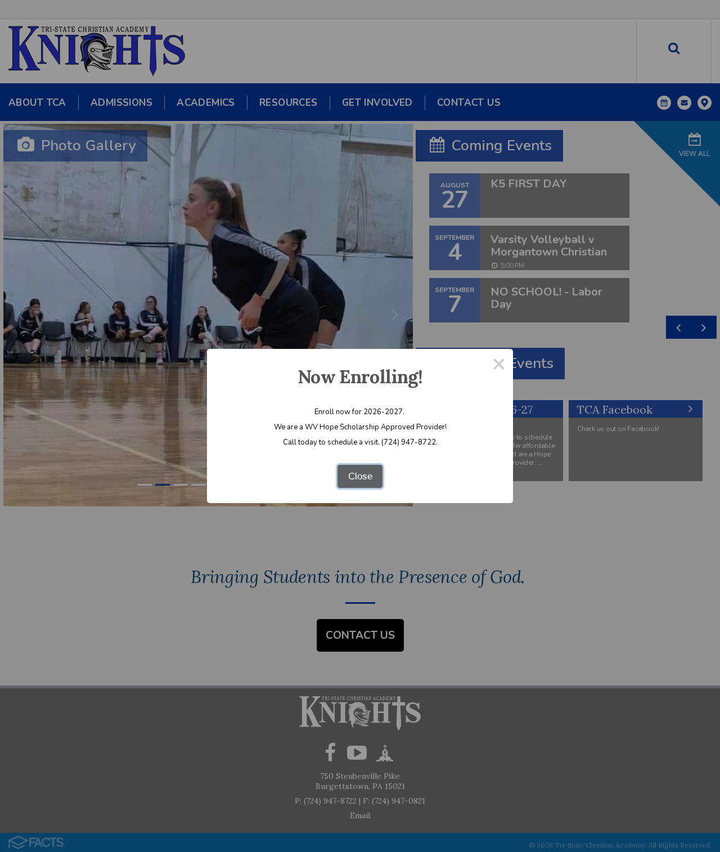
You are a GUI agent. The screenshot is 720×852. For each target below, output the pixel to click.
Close (360, 476)
